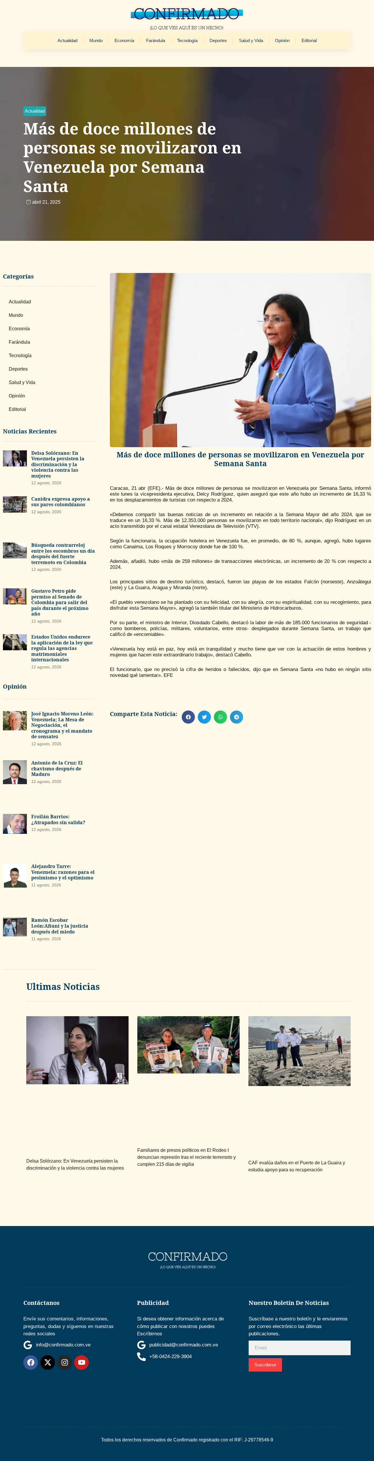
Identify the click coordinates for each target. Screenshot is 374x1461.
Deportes (218, 40)
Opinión (282, 40)
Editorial (309, 40)
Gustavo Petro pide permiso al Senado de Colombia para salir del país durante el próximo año (60, 602)
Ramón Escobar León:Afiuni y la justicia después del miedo (59, 926)
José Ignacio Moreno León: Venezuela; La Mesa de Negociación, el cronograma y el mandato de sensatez (62, 725)
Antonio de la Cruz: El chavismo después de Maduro (57, 768)
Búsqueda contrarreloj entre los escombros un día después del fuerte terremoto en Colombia (63, 554)
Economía (124, 40)
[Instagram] (64, 1362)
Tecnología (187, 40)
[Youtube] (81, 1362)
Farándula (155, 40)
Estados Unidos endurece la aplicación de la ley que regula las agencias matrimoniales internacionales (62, 648)
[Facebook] (30, 1362)
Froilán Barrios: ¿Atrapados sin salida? (58, 819)
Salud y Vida (251, 40)
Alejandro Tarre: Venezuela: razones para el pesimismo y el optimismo (63, 872)
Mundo (96, 40)
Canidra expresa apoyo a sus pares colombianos (60, 502)
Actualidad (67, 40)
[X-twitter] (47, 1362)
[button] (34, 111)
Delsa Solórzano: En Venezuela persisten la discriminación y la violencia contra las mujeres (57, 464)
